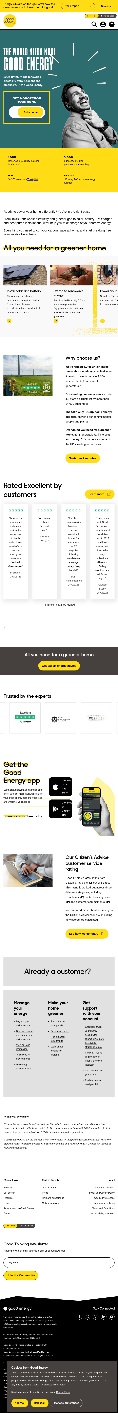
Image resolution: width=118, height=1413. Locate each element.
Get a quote (30, 112)
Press (45, 1193)
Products (8, 1198)
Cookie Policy (63, 1392)
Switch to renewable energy (68, 293)
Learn (6, 1203)
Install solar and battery (24, 291)
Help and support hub (53, 1198)
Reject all (41, 1404)
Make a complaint (51, 1203)
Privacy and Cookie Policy (101, 1193)
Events (7, 1213)
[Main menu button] (112, 24)
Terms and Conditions (103, 1208)
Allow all (21, 1404)
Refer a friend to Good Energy (18, 1208)
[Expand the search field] (94, 24)
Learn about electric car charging (57, 1050)
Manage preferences (66, 1404)
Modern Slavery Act (105, 1187)
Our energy (9, 1193)
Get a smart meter (60, 1031)
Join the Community (21, 1275)
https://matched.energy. (15, 1148)
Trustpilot (32, 179)
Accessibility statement (103, 1213)
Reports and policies (104, 1203)
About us (8, 1187)
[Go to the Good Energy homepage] (9, 20)
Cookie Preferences (42, 1384)
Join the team (49, 1187)
